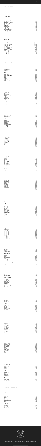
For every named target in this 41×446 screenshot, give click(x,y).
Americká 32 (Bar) (15, 443)
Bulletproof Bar (25, 441)
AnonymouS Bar (8, 1)
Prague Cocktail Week (24, 443)
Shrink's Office (33, 441)
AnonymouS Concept (9, 441)
